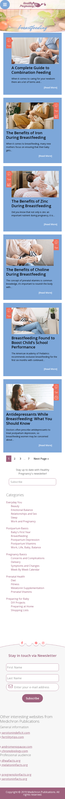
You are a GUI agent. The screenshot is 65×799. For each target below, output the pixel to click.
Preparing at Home (22, 606)
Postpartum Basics (17, 528)
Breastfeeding (19, 536)
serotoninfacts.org (14, 779)
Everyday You (14, 502)
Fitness (15, 584)
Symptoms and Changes (25, 566)
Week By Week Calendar (25, 569)
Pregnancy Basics (16, 554)
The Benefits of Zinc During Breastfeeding (31, 203)
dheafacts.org (11, 761)
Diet (13, 580)
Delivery (16, 562)
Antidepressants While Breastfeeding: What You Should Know (29, 419)
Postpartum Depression (25, 539)
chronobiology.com (14, 751)
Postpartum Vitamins (23, 543)
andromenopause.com (16, 747)
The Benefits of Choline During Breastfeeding (27, 272)
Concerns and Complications (27, 558)
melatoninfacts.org (14, 765)
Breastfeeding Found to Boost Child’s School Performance (33, 342)
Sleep (14, 517)
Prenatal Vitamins (21, 592)
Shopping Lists (20, 610)
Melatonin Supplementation (27, 588)
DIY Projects (18, 602)
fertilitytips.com (12, 737)
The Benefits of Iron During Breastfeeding (26, 135)
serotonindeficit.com (15, 733)
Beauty (15, 506)
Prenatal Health (15, 576)
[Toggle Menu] (5, 4)
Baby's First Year (21, 532)
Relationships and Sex (24, 513)
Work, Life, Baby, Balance (26, 547)
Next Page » (41, 459)
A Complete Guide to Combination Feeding (31, 70)
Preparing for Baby (17, 599)
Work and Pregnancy (23, 521)
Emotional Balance (22, 510)
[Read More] (50, 87)
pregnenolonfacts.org (16, 774)
